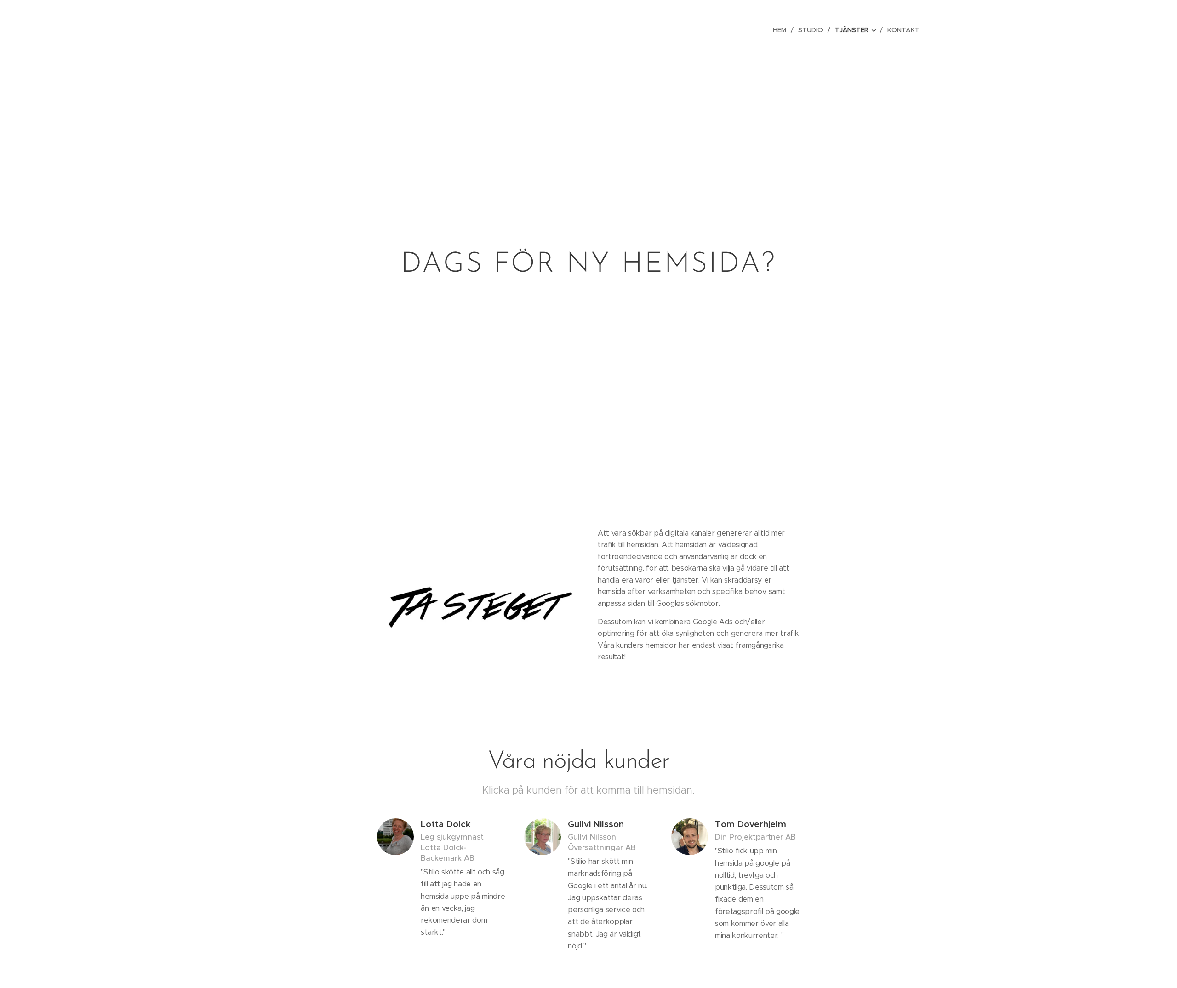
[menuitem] (782, 29)
